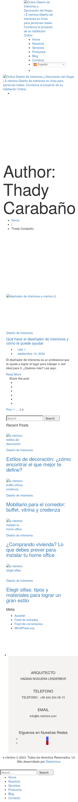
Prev (9, 409)
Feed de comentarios (29, 624)
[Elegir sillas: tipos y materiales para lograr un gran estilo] (39, 571)
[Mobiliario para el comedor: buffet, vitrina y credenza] (39, 486)
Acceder (20, 615)
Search (51, 418)
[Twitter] (16, 387)
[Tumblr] (16, 399)
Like (21, 349)
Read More (13, 374)
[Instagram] (47, 739)
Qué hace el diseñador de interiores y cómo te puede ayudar (37, 341)
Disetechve (53, 761)
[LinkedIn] (16, 395)
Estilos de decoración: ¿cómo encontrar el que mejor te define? (38, 464)
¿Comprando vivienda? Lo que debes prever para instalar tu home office (34, 549)
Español (42, 64)
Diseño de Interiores (19, 333)
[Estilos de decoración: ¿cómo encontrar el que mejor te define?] (39, 440)
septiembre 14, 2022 (31, 353)
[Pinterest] (16, 403)
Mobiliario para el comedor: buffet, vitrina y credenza (36, 506)
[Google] (16, 391)
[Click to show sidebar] (7, 413)
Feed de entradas (26, 620)
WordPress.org (24, 628)
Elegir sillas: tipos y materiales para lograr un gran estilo (33, 595)
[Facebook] (16, 382)
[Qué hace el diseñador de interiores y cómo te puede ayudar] (39, 312)
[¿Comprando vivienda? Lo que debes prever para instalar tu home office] (39, 526)
